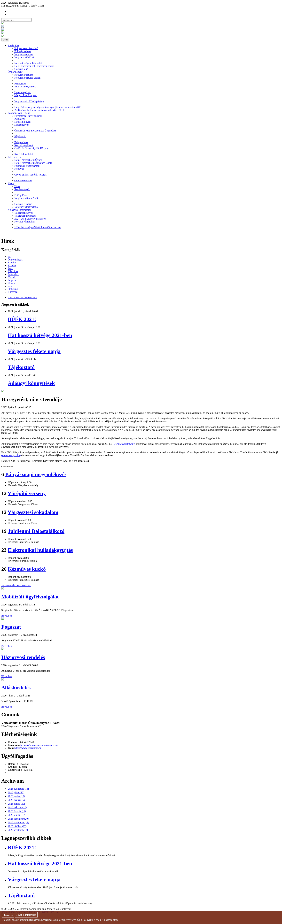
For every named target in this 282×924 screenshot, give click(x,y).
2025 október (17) (17, 826)
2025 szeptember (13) (19, 830)
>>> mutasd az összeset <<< (22, 297)
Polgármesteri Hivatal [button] (19, 113)
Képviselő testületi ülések (27, 77)
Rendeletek (20, 83)
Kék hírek (13, 271)
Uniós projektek (22, 92)
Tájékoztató (21, 367)
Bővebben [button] (6, 615)
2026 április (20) (16, 803)
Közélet (12, 265)
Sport (10, 268)
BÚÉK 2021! (22, 319)
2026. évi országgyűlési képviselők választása (37, 227)
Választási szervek (23, 212)
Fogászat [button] (11, 627)
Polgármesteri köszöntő (26, 48)
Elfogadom (8, 915)
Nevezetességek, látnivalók (28, 63)
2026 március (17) (17, 807)
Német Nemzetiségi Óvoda (28, 160)
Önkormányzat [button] (15, 71)
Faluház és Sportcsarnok (26, 165)
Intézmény (13, 274)
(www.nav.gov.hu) (11, 455)
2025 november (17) (18, 822)
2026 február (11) (17, 811)
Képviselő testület (23, 74)
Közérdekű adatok (23, 154)
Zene (10, 286)
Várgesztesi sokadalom (33, 512)
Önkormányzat (15, 259)
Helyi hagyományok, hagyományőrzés (34, 66)
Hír (9, 256)
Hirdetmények (21, 124)
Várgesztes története (24, 57)
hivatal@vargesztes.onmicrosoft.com (39, 745)
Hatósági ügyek (22, 121)
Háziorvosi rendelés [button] (23, 657)
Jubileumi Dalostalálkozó (36, 531)
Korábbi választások (24, 221)
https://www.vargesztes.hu (27, 748)
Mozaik (12, 277)
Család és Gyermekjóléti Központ (31, 148)
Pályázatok (20, 136)
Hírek (17, 186)
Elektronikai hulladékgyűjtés (40, 550)
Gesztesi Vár (21, 69)
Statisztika (13, 289)
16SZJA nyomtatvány (123, 444)
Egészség (12, 291)
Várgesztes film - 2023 (26, 198)
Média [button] (11, 183)
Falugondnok (21, 142)
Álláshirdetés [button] (16, 687)
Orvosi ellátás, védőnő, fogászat (30, 174)
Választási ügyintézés (25, 215)
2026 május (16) (16, 800)
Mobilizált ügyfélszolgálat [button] (30, 597)
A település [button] (13, 45)
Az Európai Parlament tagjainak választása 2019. (39, 110)
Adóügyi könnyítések (31, 383)
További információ (26, 915)
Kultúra (12, 262)
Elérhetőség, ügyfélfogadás (28, 116)
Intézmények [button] (14, 157)
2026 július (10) (16, 792)
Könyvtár (19, 168)
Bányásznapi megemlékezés (35, 474)
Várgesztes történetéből (26, 207)
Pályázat (12, 280)
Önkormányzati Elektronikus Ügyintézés (35, 130)
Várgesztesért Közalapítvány (29, 101)
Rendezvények (22, 189)
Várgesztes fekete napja (34, 351)
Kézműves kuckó (27, 569)
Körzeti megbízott (23, 145)
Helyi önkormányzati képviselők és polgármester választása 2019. (48, 107)
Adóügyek (19, 118)
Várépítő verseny (27, 493)
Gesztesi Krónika (23, 204)
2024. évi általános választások (30, 218)
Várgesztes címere (23, 54)
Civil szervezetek (23, 180)
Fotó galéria (20, 195)
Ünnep (11, 283)
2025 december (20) (18, 818)
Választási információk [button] (19, 209)
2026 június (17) (16, 796)
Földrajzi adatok (22, 51)
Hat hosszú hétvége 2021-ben (40, 335)
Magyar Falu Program (25, 95)
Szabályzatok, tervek (25, 86)
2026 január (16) (16, 815)
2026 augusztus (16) (18, 788)
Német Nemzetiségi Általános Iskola (33, 162)
